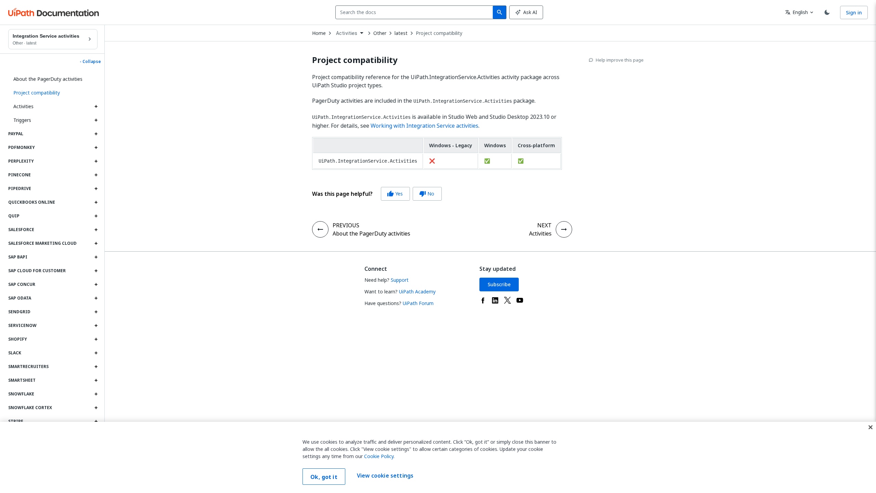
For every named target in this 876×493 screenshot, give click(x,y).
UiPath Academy (417, 291)
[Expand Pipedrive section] (96, 189)
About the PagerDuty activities (47, 79)
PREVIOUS (346, 225)
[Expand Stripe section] (96, 421)
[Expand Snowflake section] (96, 394)
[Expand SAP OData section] (96, 298)
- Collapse (90, 62)
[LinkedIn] (495, 300)
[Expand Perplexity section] (96, 161)
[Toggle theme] (827, 12)
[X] (507, 300)
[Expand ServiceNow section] (96, 326)
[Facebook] (482, 300)
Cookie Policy (379, 456)
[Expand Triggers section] (96, 120)
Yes (395, 193)
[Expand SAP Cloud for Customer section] (96, 271)
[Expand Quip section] (96, 216)
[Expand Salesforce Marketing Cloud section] (96, 243)
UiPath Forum (418, 303)
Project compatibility (439, 33)
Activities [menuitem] (347, 33)
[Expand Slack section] (96, 353)
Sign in (854, 12)
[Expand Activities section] (96, 106)
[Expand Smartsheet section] (96, 380)
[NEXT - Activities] (564, 229)
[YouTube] (519, 300)
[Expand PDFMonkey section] (96, 147)
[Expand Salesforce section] (96, 230)
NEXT (544, 225)
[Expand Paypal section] (96, 134)
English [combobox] (796, 12)
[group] (377, 194)
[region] (438, 457)
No (426, 193)
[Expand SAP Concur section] (96, 284)
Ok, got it (323, 477)
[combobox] (415, 12)
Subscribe (499, 284)
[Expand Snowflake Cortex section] (96, 408)
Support (400, 279)
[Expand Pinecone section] (96, 175)
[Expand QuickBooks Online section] (96, 202)
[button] (53, 93)
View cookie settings (385, 476)
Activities (23, 106)
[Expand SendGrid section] (96, 312)
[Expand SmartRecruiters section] (96, 367)
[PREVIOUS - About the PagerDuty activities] (320, 229)
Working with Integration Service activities (424, 126)
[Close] (870, 427)
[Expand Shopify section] (96, 339)
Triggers (22, 120)
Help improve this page (620, 59)
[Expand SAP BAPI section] (96, 257)
